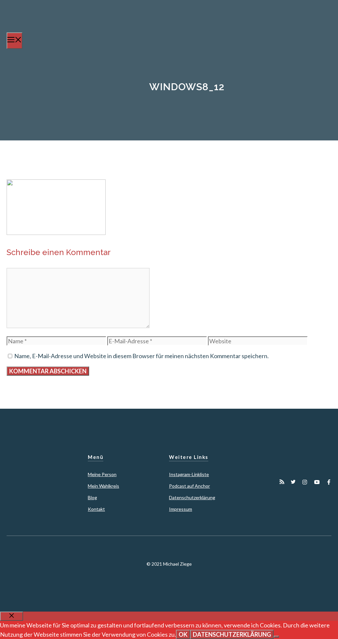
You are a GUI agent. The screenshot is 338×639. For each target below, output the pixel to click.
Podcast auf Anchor (189, 486)
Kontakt (96, 509)
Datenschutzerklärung (192, 497)
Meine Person (102, 474)
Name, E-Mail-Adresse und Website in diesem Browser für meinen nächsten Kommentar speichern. (141, 355)
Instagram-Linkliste (189, 474)
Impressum (180, 509)
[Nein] (276, 637)
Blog (92, 497)
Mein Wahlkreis (103, 486)
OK (183, 634)
